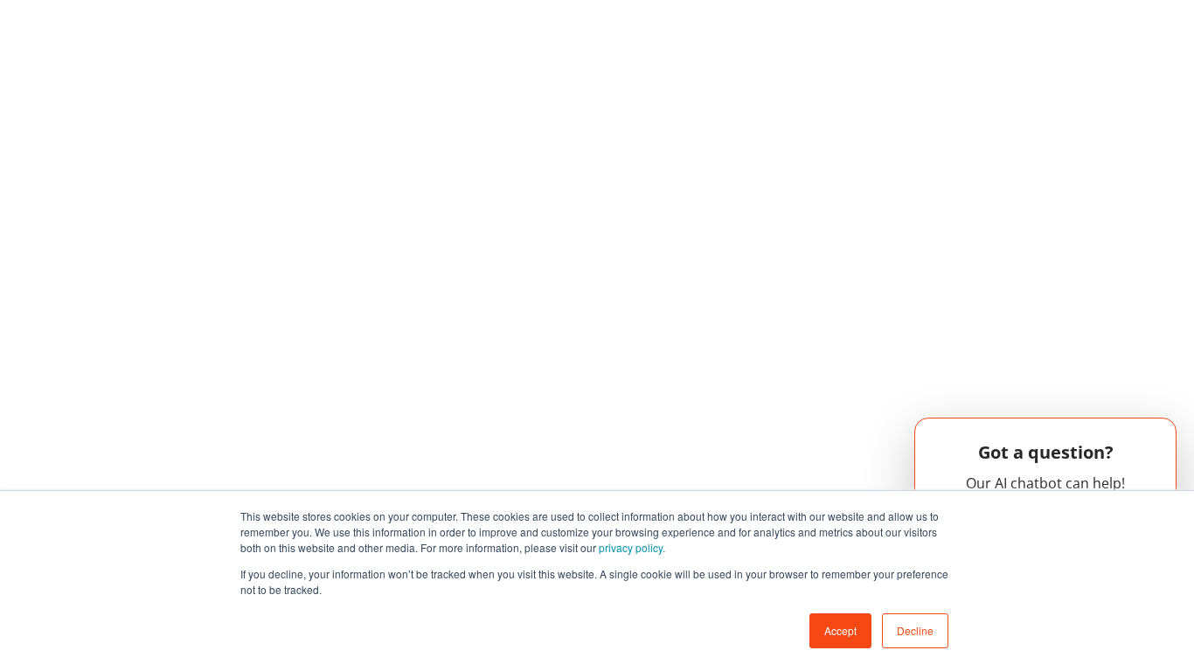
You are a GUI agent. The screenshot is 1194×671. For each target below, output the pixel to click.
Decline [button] (915, 630)
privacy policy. (632, 547)
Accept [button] (840, 630)
